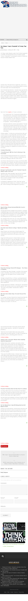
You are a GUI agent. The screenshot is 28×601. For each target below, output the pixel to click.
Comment (3, 483)
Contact (11, 592)
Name (3, 498)
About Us (16, 592)
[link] (5, 532)
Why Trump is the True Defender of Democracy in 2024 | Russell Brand (14, 532)
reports (9, 112)
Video (8, 592)
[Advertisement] (14, 24)
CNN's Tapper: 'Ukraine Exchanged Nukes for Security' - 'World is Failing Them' (13, 455)
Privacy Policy (21, 592)
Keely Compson (4, 49)
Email (16, 498)
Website (3, 506)
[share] (23, 532)
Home (2, 42)
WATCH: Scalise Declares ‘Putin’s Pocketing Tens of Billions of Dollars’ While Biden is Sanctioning (14, 463)
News (18, 49)
